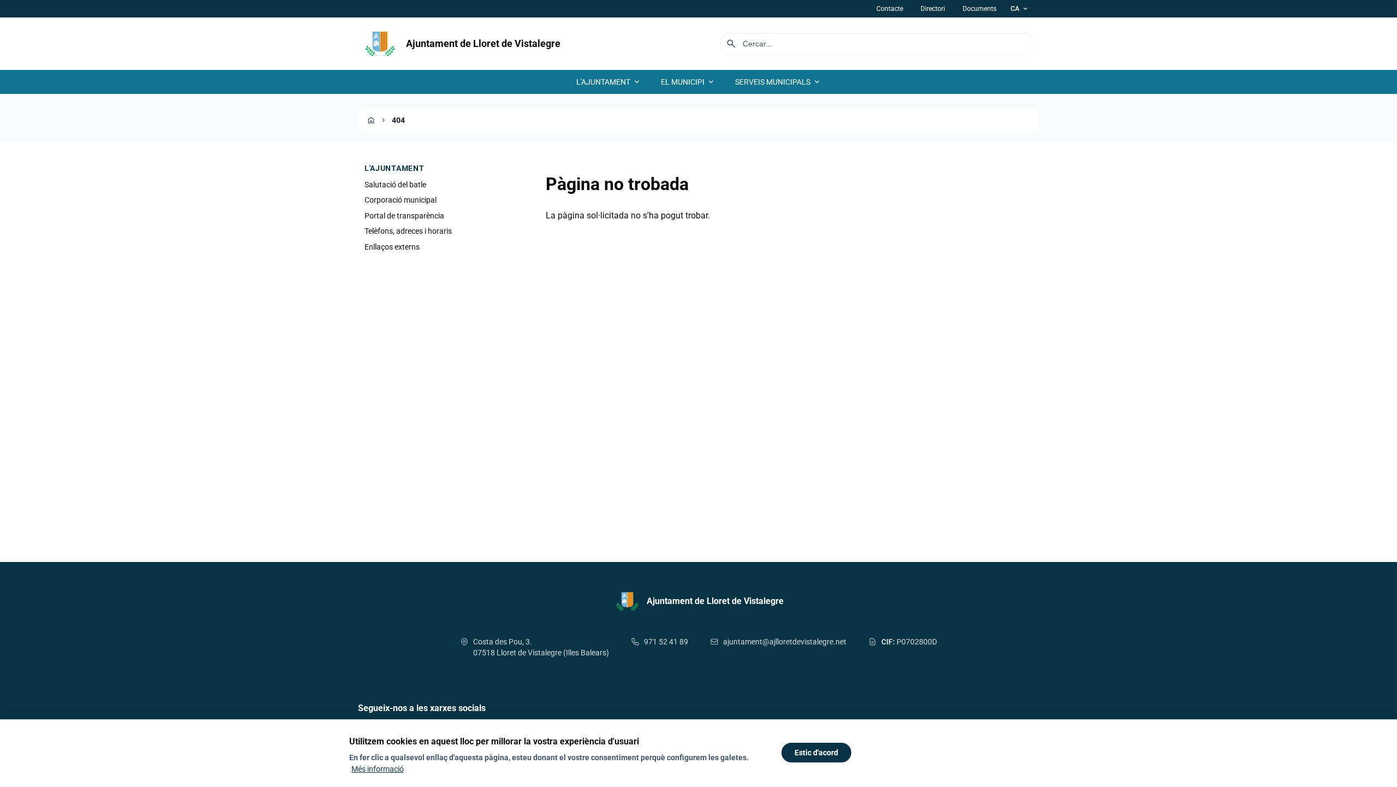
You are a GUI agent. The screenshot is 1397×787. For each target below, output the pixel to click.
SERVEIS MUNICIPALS (778, 81)
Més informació (377, 769)
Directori (933, 9)
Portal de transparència (404, 215)
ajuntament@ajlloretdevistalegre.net (784, 641)
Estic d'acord (816, 752)
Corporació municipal (401, 200)
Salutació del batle (395, 184)
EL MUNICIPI (688, 81)
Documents (979, 9)
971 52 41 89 (666, 641)
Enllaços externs (392, 246)
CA (1020, 8)
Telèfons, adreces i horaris (408, 231)
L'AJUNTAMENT (608, 81)
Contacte (889, 9)
